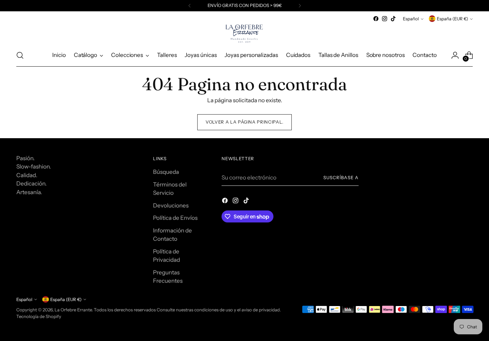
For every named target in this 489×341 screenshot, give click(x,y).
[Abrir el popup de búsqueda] (20, 55)
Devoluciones (171, 205)
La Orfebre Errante (73, 309)
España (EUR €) (452, 18)
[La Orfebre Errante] (244, 33)
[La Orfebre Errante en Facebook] (376, 19)
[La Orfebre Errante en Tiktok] (393, 19)
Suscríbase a (341, 177)
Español (411, 18)
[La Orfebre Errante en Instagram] (385, 19)
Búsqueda (166, 172)
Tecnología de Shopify (38, 316)
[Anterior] (189, 5)
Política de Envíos (175, 217)
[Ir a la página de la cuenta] (455, 55)
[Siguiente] (299, 5)
